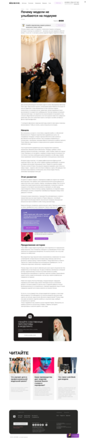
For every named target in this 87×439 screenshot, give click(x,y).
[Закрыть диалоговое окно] (85, 2)
